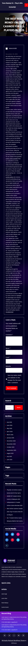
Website (8, 366)
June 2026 (9, 425)
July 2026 (9, 422)
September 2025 (11, 450)
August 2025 (10, 453)
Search (18, 407)
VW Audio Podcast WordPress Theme (13, 640)
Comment (9, 335)
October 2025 (10, 447)
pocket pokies (9, 177)
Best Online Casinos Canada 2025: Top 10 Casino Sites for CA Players (15, 512)
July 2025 (9, 456)
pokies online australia (12, 158)
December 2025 (11, 441)
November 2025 (11, 444)
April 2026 (10, 431)
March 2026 (10, 434)
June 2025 (9, 459)
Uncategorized (9, 312)
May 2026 (9, 428)
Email (8, 357)
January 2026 (10, 438)
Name (8, 348)
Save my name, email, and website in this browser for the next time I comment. (14, 379)
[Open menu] (26, 5)
